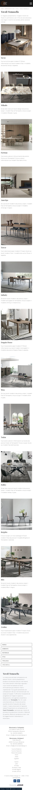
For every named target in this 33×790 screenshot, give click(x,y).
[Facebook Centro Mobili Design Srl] (15, 780)
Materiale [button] (5, 652)
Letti (16, 763)
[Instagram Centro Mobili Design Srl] (18, 780)
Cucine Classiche (17, 751)
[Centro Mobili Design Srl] (4, 3)
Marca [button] (4, 644)
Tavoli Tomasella (24, 8)
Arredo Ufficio (16, 771)
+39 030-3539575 (17, 733)
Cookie (8, 789)
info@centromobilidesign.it (18, 735)
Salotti (16, 762)
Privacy (3, 789)
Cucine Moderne (16, 749)
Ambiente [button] (5, 648)
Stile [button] (3, 656)
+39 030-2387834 (17, 744)
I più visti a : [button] (6, 664)
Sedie (16, 756)
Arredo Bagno (16, 769)
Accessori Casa (16, 767)
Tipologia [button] (5, 660)
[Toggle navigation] (31, 3)
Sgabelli (16, 758)
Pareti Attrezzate (16, 753)
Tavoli (17, 8)
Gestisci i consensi (16, 789)
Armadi (16, 765)
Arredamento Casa (9, 8)
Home (2, 8)
